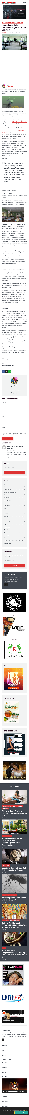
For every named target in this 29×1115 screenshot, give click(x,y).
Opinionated (7, 521)
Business (6, 486)
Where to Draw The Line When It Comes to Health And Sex (14, 813)
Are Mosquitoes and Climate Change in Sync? (14, 899)
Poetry (5, 524)
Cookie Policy (5, 1067)
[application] (14, 1085)
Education (6, 497)
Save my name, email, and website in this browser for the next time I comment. (14, 434)
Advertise (4, 1055)
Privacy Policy (5, 1062)
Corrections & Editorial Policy (8, 1070)
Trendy (5, 540)
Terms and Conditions (7, 1065)
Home (3, 1050)
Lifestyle (6, 513)
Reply (9, 457)
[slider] (13, 1091)
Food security (7, 505)
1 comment (4, 32)
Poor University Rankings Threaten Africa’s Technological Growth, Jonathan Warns (12, 841)
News (21, 22)
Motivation (6, 516)
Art (4, 484)
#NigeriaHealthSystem (8, 365)
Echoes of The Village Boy (10, 492)
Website (4, 427)
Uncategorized (7, 543)
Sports (5, 532)
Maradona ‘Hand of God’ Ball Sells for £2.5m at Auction (14, 869)
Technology (6, 535)
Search (14, 472)
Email (3, 422)
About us (4, 1072)
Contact (3, 1053)
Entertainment (7, 500)
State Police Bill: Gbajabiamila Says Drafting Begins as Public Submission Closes (14, 953)
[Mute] (23, 1091)
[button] (14, 1086)
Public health (5, 22)
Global (5, 508)
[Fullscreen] (25, 1091)
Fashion (6, 503)
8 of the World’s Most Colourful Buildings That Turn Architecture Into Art (14, 925)
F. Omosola (14, 387)
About (3, 1048)
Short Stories (7, 529)
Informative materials (14, 22)
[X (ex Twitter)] (6, 584)
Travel (5, 537)
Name (3, 416)
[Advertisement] (14, 65)
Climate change (7, 489)
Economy (6, 494)
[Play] (3, 1091)
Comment (4, 402)
